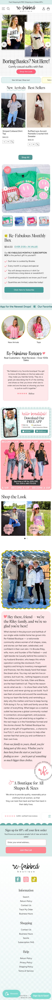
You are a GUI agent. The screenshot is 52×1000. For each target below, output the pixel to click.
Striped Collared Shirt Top (12, 132)
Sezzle (26, 938)
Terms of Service (26, 971)
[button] (8, 9)
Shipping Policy (26, 966)
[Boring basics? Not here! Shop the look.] (26, 44)
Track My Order (26, 909)
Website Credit (27, 998)
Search (26, 897)
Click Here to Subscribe (24, 290)
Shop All (25, 157)
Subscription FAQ (26, 942)
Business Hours (26, 914)
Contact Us (26, 905)
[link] (21, 816)
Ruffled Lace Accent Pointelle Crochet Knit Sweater (38, 134)
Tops (39, 342)
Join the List (26, 850)
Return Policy (26, 901)
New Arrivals (13, 342)
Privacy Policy (26, 962)
